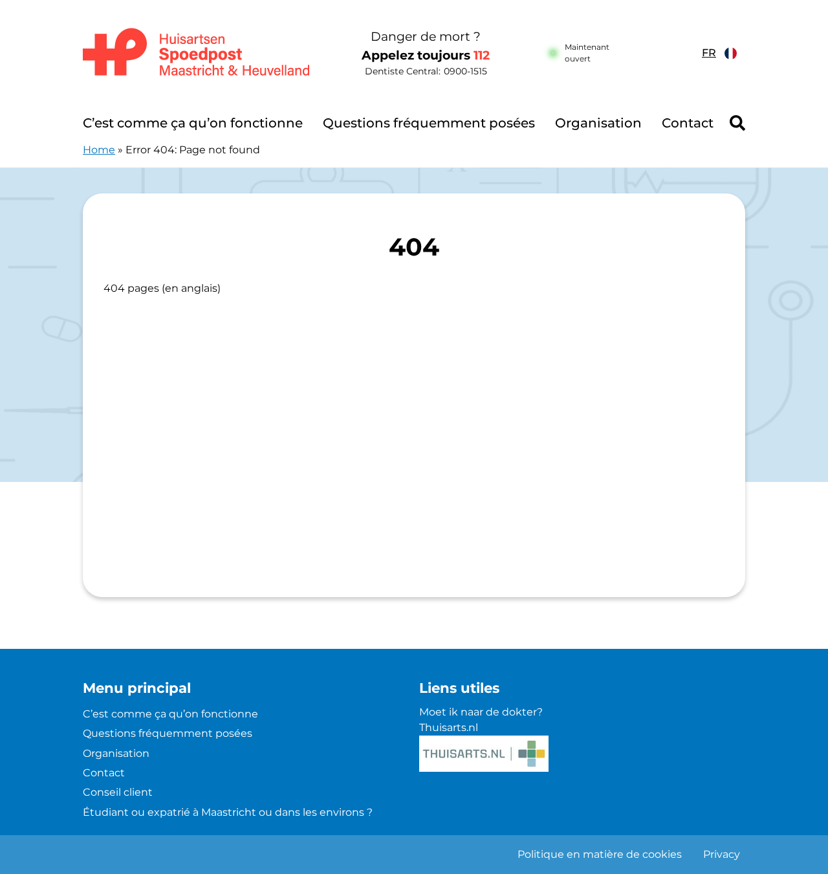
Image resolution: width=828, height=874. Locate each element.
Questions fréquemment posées (429, 123)
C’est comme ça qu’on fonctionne (193, 123)
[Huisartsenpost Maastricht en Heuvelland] (197, 53)
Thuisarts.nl (448, 727)
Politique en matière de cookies (600, 854)
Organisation (598, 123)
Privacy (721, 854)
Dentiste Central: (426, 71)
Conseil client (118, 792)
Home (99, 150)
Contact (688, 123)
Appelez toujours (426, 55)
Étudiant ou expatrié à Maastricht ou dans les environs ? (228, 812)
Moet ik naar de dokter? (481, 712)
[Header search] (737, 123)
